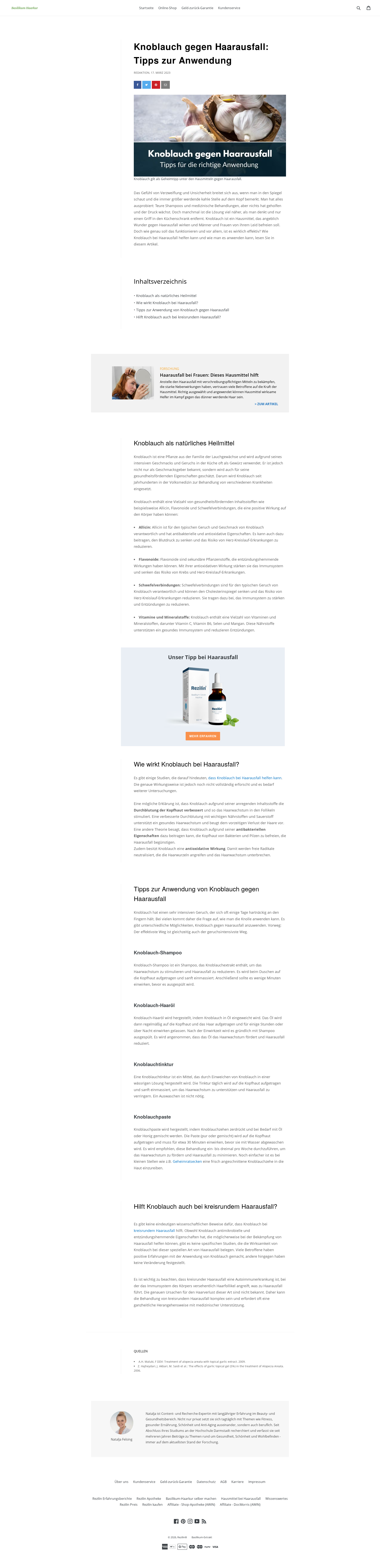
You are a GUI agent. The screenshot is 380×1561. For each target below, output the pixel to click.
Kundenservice (229, 8)
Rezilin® (182, 1537)
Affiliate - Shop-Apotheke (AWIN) (191, 1504)
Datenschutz (206, 1482)
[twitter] (146, 85)
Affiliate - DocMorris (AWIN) (240, 1504)
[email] (165, 85)
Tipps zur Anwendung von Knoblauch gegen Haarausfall (182, 309)
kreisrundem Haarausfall (154, 1230)
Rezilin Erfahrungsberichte (112, 1498)
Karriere (237, 1482)
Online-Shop (167, 8)
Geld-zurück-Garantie (197, 8)
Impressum (256, 1482)
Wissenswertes (276, 1498)
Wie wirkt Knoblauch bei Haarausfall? (167, 302)
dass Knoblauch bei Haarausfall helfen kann (244, 777)
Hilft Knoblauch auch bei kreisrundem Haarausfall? (178, 317)
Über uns (121, 1482)
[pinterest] (156, 85)
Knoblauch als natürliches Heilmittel (166, 295)
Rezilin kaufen (152, 1504)
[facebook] (137, 85)
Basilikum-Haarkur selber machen (191, 1498)
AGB (223, 1482)
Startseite (146, 8)
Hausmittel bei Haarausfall (241, 1498)
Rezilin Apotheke (149, 1498)
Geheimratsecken (187, 1161)
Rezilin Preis (129, 1504)
